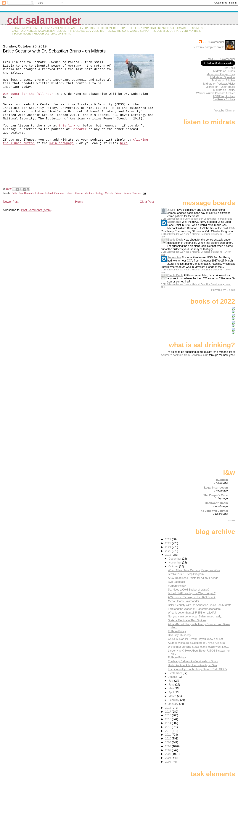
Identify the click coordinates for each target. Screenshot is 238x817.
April (171, 692)
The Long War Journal (213, 510)
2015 (168, 719)
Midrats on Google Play (221, 74)
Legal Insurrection (216, 487)
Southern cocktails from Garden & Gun (184, 354)
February (174, 699)
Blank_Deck (175, 239)
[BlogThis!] (17, 189)
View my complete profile (209, 47)
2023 (168, 539)
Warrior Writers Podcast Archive (215, 93)
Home (79, 201)
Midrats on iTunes (224, 71)
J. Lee (171, 209)
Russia (127, 193)
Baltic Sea (17, 193)
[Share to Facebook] (24, 189)
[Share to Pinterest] (28, 189)
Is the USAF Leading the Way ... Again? (192, 593)
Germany (59, 193)
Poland (118, 193)
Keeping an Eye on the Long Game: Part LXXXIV (197, 669)
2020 (168, 551)
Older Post (147, 201)
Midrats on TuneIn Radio (220, 86)
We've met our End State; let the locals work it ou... (198, 646)
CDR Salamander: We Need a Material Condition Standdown (192, 234)
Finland (49, 193)
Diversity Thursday (179, 635)
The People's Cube (215, 495)
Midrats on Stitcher (223, 80)
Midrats (109, 193)
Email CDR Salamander (220, 58)
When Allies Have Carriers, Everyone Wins (194, 570)
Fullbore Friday (177, 585)
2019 (168, 554)
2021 (168, 547)
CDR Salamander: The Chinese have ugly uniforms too (188, 219)
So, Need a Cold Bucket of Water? (188, 589)
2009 (168, 742)
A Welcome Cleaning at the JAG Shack (192, 597)
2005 (168, 757)
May (171, 688)
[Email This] (14, 189)
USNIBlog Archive (224, 96)
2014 (168, 723)
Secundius (174, 221)
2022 (168, 543)
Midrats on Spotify (224, 89)
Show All (231, 521)
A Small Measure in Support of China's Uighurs (196, 642)
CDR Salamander (44, 20)
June (171, 684)
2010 (168, 738)
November (175, 562)
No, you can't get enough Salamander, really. (195, 616)
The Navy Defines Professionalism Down (193, 661)
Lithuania (78, 193)
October (173, 566)
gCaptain (222, 479)
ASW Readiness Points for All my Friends (193, 577)
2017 (168, 711)
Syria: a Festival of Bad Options (187, 620)
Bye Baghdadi (176, 581)
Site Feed (229, 67)
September (175, 673)
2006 (168, 753)
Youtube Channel (224, 110)
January (173, 703)
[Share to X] (21, 189)
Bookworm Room (216, 502)
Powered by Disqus (223, 289)
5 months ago (225, 219)
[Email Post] (144, 193)
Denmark (29, 193)
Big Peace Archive (224, 99)
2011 (168, 734)
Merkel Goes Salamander (183, 601)
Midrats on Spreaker (222, 77)
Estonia (39, 193)
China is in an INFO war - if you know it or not (195, 638)
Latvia (68, 193)
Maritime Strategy (94, 193)
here (124, 143)
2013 (168, 727)
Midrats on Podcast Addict (219, 83)
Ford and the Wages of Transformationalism (194, 608)
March (172, 696)
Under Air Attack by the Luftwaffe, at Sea (192, 665)
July (171, 680)
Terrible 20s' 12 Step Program (186, 574)
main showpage (61, 143)
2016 (168, 715)
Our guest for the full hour (28, 94)
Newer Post (10, 201)
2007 (168, 750)
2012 (168, 730)
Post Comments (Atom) (36, 210)
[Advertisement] (212, 386)
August (173, 676)
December (175, 558)
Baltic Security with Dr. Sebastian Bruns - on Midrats (54, 50)
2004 (168, 761)
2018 (168, 707)
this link (67, 125)
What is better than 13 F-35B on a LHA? (192, 612)
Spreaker (79, 129)
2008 (168, 746)
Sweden (136, 193)
